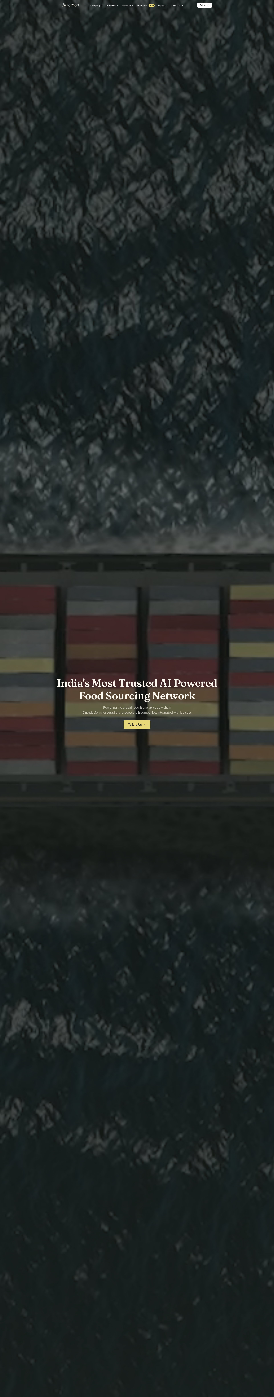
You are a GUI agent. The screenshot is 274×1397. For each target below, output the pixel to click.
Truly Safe (145, 5)
